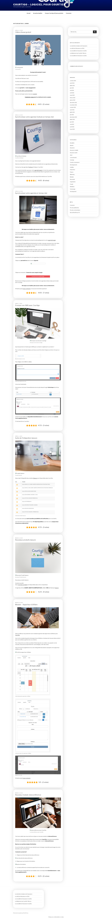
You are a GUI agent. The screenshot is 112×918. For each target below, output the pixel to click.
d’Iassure (35, 478)
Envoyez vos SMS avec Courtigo (27, 305)
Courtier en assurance (75, 162)
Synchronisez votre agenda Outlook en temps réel (34, 117)
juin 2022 (72, 114)
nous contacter (27, 288)
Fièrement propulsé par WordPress (20, 913)
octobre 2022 (73, 107)
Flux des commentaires (75, 210)
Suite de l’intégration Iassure (26, 438)
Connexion (68, 13)
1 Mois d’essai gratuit (23, 32)
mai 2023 (72, 90)
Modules (72, 177)
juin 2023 (72, 87)
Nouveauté (72, 179)
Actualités (72, 143)
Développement (73, 164)
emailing (72, 167)
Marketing (72, 174)
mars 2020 (72, 129)
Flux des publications (74, 207)
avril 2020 (72, 126)
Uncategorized (73, 191)
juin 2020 (72, 121)
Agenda (71, 145)
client (71, 155)
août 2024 (72, 83)
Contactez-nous (29, 97)
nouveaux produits (22, 584)
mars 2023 (72, 95)
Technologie (72, 189)
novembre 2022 (73, 104)
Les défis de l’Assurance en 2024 (77, 48)
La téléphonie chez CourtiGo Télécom (78, 53)
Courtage (72, 160)
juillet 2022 (72, 112)
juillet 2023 (72, 85)
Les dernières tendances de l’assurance (78, 45)
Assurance (72, 147)
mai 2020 (72, 124)
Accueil (28, 13)
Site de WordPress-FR (75, 212)
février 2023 (72, 97)
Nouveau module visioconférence (28, 795)
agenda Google (38, 170)
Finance (71, 172)
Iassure (57, 587)
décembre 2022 (73, 102)
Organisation (73, 181)
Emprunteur (72, 169)
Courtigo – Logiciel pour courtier (39, 4)
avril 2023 (72, 92)
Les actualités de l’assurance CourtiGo (78, 50)
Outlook (31, 167)
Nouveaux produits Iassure (25, 540)
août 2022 (72, 109)
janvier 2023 (72, 100)
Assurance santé (73, 152)
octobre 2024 (73, 80)
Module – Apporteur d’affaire (26, 605)
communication (73, 157)
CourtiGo (17, 635)
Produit (71, 184)
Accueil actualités (37, 13)
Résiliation (72, 186)
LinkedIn (35, 94)
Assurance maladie (74, 150)
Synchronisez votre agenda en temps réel (31, 193)
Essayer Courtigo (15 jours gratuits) (54, 13)
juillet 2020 (72, 119)
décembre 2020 (73, 117)
